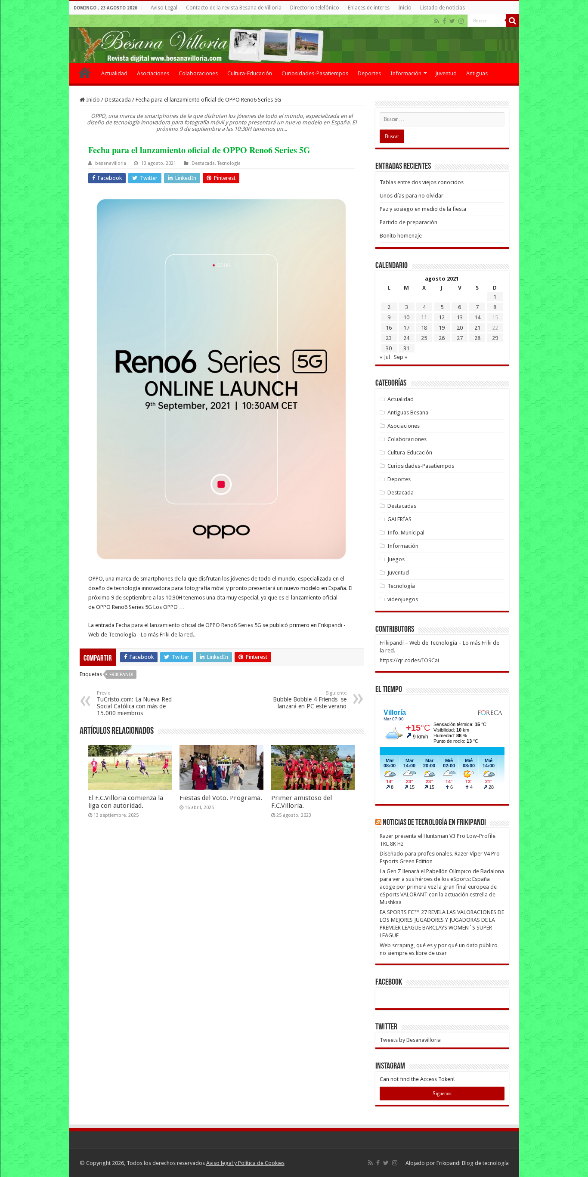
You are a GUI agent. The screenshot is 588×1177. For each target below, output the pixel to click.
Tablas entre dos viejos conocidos (422, 182)
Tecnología (229, 163)
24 (406, 338)
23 (389, 338)
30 (389, 348)
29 (495, 338)
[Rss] (436, 21)
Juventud (446, 73)
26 (442, 338)
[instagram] (461, 21)
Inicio (405, 8)
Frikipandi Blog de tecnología (472, 1163)
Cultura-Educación (249, 73)
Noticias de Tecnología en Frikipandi (434, 823)
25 (424, 338)
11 (424, 317)
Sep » (400, 357)
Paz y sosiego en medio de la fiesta (423, 209)
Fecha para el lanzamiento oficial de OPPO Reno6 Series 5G (188, 625)
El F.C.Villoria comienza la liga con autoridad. (125, 801)
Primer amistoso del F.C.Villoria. (301, 801)
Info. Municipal (405, 532)
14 (477, 317)
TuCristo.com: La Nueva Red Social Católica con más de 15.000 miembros (134, 703)
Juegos (396, 559)
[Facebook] (444, 21)
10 (406, 317)
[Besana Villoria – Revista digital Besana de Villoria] (294, 39)
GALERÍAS (399, 519)
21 (477, 327)
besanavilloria (110, 163)
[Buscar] (512, 20)
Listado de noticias (442, 8)
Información (405, 73)
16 (389, 327)
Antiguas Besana (407, 412)
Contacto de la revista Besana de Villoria (234, 8)
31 (406, 348)
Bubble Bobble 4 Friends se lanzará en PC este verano (310, 700)
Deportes (369, 73)
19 (442, 327)
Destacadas (401, 506)
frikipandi (121, 674)
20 (460, 327)
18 (424, 327)
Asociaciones (153, 73)
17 (406, 327)
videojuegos (402, 599)
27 (460, 338)
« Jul (385, 357)
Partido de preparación (408, 222)
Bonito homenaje (401, 235)
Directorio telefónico (314, 8)
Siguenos (442, 1094)
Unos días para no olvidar (411, 195)
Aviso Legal (164, 8)
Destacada (118, 99)
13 (460, 317)
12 (442, 317)
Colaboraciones (198, 73)
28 (477, 338)
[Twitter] (452, 21)
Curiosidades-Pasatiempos (315, 73)
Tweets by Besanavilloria (410, 1040)
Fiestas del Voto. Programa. (220, 798)
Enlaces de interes (369, 8)
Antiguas (477, 73)
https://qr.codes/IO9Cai (409, 660)
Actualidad (114, 73)
